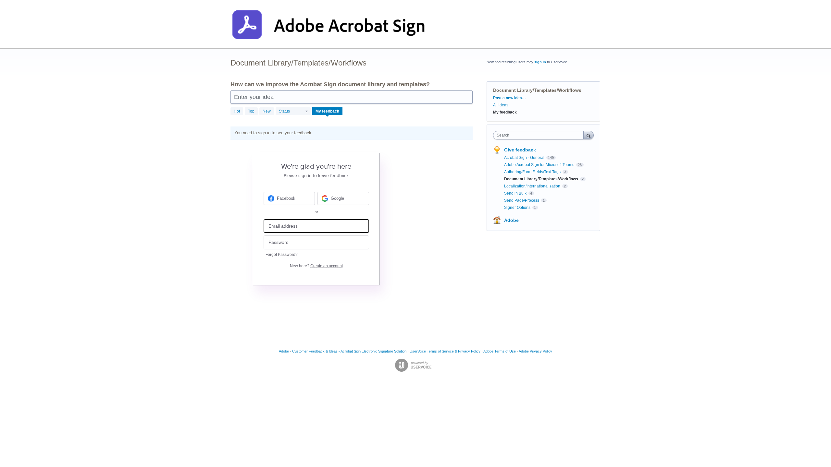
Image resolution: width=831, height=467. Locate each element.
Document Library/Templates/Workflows (541, 179)
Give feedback (520, 149)
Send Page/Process (522, 200)
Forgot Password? (282, 254)
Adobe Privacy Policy (535, 351)
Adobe (511, 220)
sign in (540, 62)
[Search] (588, 135)
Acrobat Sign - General (524, 157)
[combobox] (540, 135)
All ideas (500, 105)
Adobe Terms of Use (499, 351)
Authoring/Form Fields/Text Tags (533, 172)
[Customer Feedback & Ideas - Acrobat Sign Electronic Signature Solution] (328, 24)
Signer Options (517, 207)
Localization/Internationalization (532, 186)
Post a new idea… (509, 98)
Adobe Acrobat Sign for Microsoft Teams (539, 164)
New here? (316, 266)
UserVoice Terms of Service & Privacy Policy (445, 351)
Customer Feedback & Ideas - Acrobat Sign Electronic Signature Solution (349, 351)
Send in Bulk (515, 193)
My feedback (327, 111)
